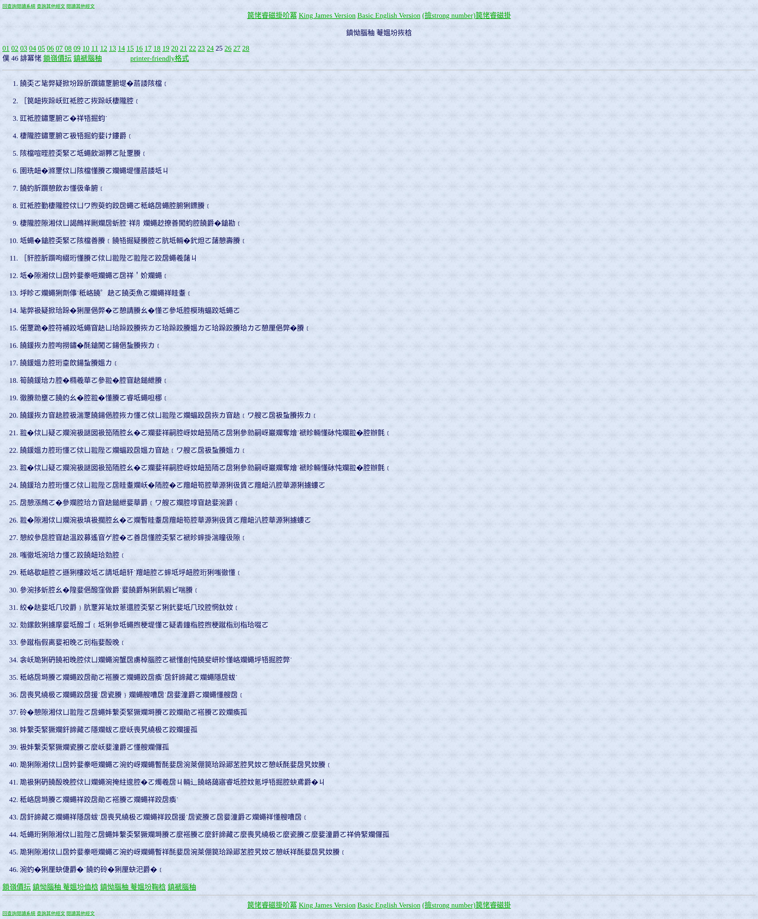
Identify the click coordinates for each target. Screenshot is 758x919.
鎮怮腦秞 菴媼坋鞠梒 (133, 887)
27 (236, 48)
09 (77, 48)
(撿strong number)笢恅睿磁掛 (466, 15)
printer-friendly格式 (159, 58)
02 (14, 48)
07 (59, 48)
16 (139, 48)
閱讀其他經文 (80, 6)
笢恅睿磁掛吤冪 (272, 15)
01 (5, 48)
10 (85, 48)
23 (201, 48)
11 (94, 48)
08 (68, 48)
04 (32, 48)
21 (183, 48)
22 (192, 48)
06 (50, 48)
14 (121, 48)
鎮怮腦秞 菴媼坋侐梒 (65, 887)
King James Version (327, 15)
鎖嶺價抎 (57, 58)
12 (103, 48)
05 (41, 48)
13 (112, 48)
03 (23, 48)
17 (148, 48)
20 (174, 48)
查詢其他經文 (51, 6)
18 (156, 48)
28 (245, 48)
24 (210, 48)
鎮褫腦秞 (87, 58)
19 (165, 48)
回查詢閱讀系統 (19, 6)
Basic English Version (388, 15)
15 (130, 48)
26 (228, 48)
